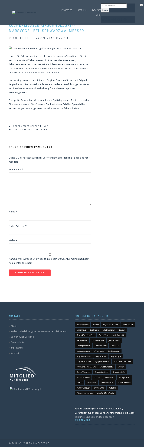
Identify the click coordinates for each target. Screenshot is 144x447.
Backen (96, 324)
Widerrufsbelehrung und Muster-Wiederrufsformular (39, 331)
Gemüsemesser (100, 345)
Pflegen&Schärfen (102, 361)
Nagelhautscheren (84, 356)
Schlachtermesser (84, 372)
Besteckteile (81, 330)
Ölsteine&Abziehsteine (106, 393)
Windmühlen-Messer (85, 393)
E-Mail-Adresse (18, 226)
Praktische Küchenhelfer (86, 367)
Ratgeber (96, 10)
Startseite (66, 10)
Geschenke (115, 345)
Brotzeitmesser (109, 330)
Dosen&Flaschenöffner (86, 335)
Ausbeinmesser (83, 324)
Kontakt (15, 353)
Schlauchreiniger (102, 372)
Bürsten (122, 330)
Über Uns (82, 10)
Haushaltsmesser (83, 351)
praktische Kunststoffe (122, 361)
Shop (98, 15)
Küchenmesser (114, 351)
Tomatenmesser (107, 382)
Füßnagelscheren (83, 345)
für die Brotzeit (114, 340)
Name (13, 211)
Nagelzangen (116, 356)
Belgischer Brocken (110, 324)
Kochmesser (99, 351)
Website (13, 240)
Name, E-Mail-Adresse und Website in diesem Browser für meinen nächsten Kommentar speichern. (49, 260)
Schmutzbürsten (119, 372)
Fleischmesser (82, 340)
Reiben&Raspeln (106, 367)
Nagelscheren (101, 356)
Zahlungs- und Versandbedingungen (94, 416)
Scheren (121, 367)
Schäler (97, 377)
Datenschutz (17, 342)
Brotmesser (94, 330)
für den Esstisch (98, 340)
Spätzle (79, 382)
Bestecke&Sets (128, 324)
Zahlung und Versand (22, 336)
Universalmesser (124, 382)
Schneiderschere (83, 377)
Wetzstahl (112, 388)
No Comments (60, 38)
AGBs (14, 325)
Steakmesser (91, 382)
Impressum (17, 347)
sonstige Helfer (124, 377)
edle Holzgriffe (119, 335)
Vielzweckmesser (83, 388)
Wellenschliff (99, 388)
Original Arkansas (84, 361)
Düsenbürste (104, 335)
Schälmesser (109, 377)
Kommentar (16, 169)
